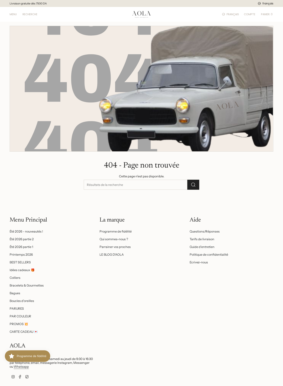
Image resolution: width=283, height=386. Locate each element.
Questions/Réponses (205, 231)
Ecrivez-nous (199, 262)
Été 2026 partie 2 (22, 239)
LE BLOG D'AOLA (112, 254)
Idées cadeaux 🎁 (22, 270)
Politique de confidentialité (209, 254)
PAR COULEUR (20, 316)
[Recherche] (193, 185)
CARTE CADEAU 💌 (24, 332)
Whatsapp (21, 366)
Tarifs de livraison (202, 239)
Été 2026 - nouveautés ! (26, 231)
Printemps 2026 (21, 254)
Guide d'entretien (202, 247)
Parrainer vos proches (115, 247)
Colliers (15, 278)
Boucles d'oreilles (22, 301)
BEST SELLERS (20, 262)
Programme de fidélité (116, 231)
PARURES (17, 308)
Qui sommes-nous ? (114, 239)
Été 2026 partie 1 (21, 247)
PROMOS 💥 (19, 324)
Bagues (15, 293)
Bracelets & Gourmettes (27, 285)
